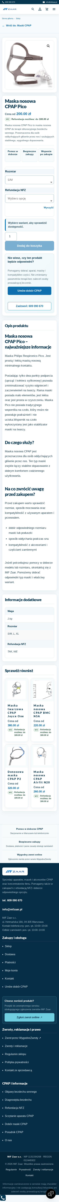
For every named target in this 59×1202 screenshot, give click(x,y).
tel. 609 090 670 (12, 900)
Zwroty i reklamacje (16, 1046)
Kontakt (9, 978)
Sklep (18, 18)
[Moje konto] (40, 9)
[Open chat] (51, 1194)
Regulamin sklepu (15, 1054)
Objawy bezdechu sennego (21, 1091)
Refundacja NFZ (15, 190)
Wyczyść (49, 207)
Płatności (10, 962)
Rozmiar (10, 171)
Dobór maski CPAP (16, 1124)
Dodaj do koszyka (29, 245)
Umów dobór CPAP (30, 290)
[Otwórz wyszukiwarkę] (33, 9)
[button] (48, 46)
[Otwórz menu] (54, 9)
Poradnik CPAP (14, 1132)
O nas (8, 1140)
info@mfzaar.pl (12, 909)
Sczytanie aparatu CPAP (19, 1116)
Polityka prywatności (17, 1062)
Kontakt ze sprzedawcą (18, 1070)
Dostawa (10, 954)
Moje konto (11, 970)
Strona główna (7, 18)
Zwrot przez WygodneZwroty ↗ (23, 1038)
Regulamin (11, 1169)
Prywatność (25, 1169)
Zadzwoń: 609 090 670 (29, 306)
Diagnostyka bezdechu (18, 1099)
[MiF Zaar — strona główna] (9, 9)
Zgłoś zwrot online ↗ (29, 1017)
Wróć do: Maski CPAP (18, 25)
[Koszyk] (47, 9)
